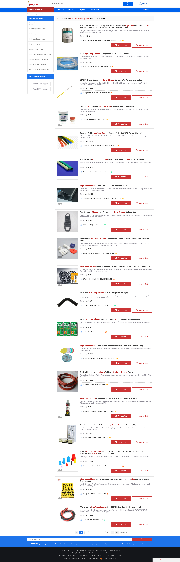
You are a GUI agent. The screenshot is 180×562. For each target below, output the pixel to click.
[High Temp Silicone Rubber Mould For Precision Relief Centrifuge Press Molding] (67, 355)
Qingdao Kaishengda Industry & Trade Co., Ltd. (98, 305)
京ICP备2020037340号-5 (110, 558)
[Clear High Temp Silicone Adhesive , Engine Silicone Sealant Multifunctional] (67, 328)
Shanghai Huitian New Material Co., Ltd (95, 437)
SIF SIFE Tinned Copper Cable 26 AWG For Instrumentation (111, 80)
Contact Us (90, 550)
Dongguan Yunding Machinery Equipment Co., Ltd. (99, 358)
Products (70, 10)
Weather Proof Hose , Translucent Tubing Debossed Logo (114, 159)
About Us (83, 550)
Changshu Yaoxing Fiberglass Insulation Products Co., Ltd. (102, 198)
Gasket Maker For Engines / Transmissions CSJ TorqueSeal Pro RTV (115, 266)
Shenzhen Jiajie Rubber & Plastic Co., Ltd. (96, 172)
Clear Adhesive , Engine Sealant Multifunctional (110, 319)
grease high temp (148, 544)
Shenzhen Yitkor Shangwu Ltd (93, 520)
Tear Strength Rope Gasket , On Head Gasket (109, 212)
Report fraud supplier (40, 84)
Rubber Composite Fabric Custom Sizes (103, 186)
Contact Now (122, 45)
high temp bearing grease (37, 39)
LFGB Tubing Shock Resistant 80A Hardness (105, 54)
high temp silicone (91, 544)
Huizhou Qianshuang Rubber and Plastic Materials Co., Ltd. (102, 466)
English (147, 9)
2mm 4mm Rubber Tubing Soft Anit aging (104, 293)
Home (59, 10)
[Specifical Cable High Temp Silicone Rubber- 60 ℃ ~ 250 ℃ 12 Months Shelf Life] (67, 142)
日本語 (98, 553)
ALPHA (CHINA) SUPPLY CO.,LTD (93, 225)
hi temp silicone (34, 44)
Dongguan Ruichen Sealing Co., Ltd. (94, 494)
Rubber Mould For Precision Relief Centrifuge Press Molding (111, 346)
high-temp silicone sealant (38, 64)
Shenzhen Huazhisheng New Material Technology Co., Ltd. (102, 40)
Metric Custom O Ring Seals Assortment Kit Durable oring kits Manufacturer (114, 480)
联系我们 (117, 550)
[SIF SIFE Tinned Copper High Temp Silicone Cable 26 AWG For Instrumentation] (67, 89)
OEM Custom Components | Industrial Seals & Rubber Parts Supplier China (114, 240)
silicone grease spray (36, 49)
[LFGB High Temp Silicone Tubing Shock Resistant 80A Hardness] (67, 63)
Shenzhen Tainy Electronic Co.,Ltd (94, 385)
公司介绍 (110, 550)
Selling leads (95, 10)
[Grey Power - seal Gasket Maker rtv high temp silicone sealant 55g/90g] (67, 434)
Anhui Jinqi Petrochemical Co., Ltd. (94, 119)
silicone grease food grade (73, 544)
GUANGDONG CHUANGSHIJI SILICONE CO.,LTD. (97, 279)
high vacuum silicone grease (38, 59)
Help (97, 550)
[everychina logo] (33, 3)
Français (74, 553)
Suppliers (82, 10)
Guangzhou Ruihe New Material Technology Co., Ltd (100, 145)
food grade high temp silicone (39, 69)
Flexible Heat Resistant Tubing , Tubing (106, 372)
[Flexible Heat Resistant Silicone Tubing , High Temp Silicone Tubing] (67, 381)
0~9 (119, 555)
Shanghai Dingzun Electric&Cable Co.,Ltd (96, 93)
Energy (35, 14)
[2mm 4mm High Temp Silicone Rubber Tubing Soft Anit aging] (67, 302)
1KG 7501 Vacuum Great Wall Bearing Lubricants (107, 107)
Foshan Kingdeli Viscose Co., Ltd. (93, 332)
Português (105, 553)
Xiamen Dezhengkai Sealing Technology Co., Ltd (99, 253)
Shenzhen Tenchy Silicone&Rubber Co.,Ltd (97, 66)
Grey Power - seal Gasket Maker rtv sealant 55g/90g (108, 425)
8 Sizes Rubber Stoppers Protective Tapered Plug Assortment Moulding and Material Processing (112, 452)
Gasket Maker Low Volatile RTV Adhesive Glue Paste (108, 398)
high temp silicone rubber (37, 29)
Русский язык (83, 553)
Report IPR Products (40, 89)
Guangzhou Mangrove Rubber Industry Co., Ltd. (98, 411)
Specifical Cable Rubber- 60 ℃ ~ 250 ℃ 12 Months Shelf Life (111, 133)
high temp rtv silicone (36, 34)
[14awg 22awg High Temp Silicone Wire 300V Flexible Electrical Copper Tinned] (67, 516)
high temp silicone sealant (130, 544)
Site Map (103, 550)
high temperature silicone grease (40, 54)
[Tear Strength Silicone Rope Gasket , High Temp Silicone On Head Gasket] (67, 221)
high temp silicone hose (54, 544)
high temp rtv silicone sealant (109, 544)
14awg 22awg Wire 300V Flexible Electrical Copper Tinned (110, 507)
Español (91, 553)
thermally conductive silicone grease (39, 23)
